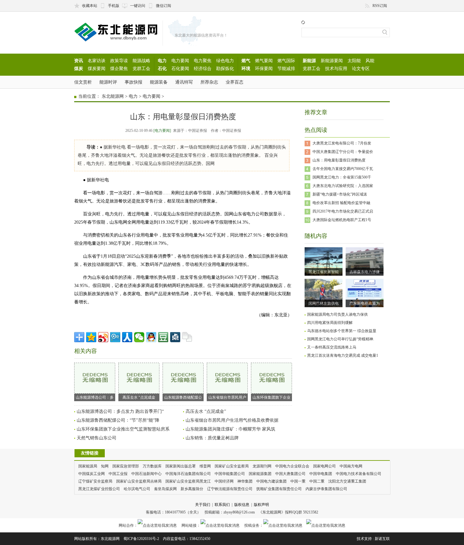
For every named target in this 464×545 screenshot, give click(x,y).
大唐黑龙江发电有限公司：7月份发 (341, 143)
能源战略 (141, 60)
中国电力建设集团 (271, 481)
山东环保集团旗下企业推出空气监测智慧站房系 (123, 429)
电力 (162, 60)
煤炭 (78, 68)
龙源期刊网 (262, 466)
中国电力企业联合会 (292, 466)
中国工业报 (118, 474)
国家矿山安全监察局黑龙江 (188, 481)
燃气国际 (286, 60)
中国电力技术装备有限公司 (358, 474)
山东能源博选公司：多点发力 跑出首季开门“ (120, 411)
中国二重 (316, 481)
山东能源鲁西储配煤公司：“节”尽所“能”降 (118, 420)
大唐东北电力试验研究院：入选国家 (342, 186)
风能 (370, 60)
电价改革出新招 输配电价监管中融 (341, 203)
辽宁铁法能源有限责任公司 (230, 489)
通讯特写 (184, 82)
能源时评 (108, 82)
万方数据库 (152, 466)
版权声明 (261, 504)
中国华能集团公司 (230, 474)
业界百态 (234, 82)
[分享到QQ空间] (91, 337)
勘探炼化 (225, 68)
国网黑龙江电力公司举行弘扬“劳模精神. (340, 339)
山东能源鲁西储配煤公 (183, 397)
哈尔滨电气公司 (137, 489)
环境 (245, 68)
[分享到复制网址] (187, 337)
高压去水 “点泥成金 (138, 397)
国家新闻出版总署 (180, 466)
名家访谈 (96, 60)
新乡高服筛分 (192, 489)
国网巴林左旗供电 (323, 303)
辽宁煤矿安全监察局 (95, 481)
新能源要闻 (332, 60)
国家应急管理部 (125, 466)
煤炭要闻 (96, 68)
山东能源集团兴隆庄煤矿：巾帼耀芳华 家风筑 (230, 429)
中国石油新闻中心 (146, 474)
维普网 (205, 466)
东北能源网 (113, 96)
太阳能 (354, 60)
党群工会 (141, 68)
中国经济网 (224, 481)
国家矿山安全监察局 (232, 466)
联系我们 (222, 504)
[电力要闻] (162, 130)
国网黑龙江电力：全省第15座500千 (341, 177)
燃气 (245, 60)
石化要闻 (180, 68)
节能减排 (286, 68)
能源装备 (159, 82)
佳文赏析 (83, 82)
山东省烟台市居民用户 (227, 397)
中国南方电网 (351, 466)
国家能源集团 (260, 474)
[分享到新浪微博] (103, 337)
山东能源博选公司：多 (95, 397)
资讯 (78, 60)
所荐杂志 (209, 82)
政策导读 (119, 60)
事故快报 (133, 82)
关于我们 (202, 504)
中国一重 (298, 481)
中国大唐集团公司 (290, 474)
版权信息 (241, 504)
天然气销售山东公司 (96, 438)
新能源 (309, 60)
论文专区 (361, 68)
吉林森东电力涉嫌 (364, 272)
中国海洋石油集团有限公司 (188, 474)
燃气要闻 (264, 60)
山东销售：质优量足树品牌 (212, 438)
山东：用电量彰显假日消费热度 (339, 160)
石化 (162, 68)
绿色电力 (225, 60)
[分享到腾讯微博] (115, 337)
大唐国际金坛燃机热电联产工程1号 (341, 220)
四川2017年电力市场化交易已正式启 (342, 211)
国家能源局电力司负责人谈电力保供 (337, 314)
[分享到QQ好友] (151, 337)
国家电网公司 (324, 466)
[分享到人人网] (127, 337)
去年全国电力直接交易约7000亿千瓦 (342, 169)
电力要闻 (180, 60)
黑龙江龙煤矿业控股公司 (99, 489)
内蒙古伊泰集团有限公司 (326, 489)
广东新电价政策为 (364, 303)
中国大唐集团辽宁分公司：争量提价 (342, 151)
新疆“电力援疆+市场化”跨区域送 (339, 194)
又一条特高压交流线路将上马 (331, 347)
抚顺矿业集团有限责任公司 (279, 489)
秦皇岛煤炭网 (165, 489)
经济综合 (202, 68)
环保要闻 (264, 68)
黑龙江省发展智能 (323, 272)
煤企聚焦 (119, 68)
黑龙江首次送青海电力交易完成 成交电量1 (342, 355)
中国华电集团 (320, 474)
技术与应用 (336, 68)
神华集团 (245, 481)
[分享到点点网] (175, 337)
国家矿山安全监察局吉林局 (139, 481)
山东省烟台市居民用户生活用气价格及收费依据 (232, 420)
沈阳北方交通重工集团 (347, 481)
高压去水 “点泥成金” (206, 411)
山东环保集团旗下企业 (271, 397)
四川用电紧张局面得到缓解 (330, 322)
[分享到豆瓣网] (163, 337)
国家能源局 (87, 466)
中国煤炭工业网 (91, 474)
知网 (105, 466)
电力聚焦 (202, 60)
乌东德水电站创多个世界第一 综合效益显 (341, 331)
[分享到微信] (139, 337)
